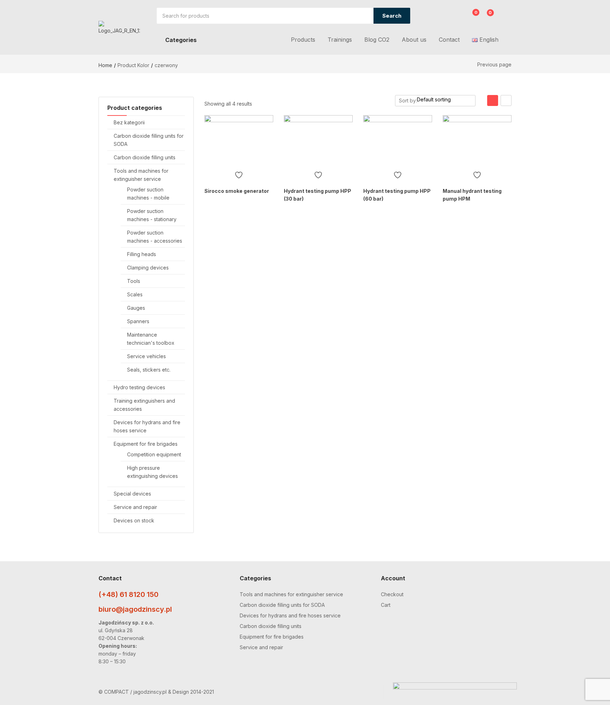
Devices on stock (134, 520)
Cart (385, 605)
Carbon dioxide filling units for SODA (282, 605)
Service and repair (135, 507)
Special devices (132, 494)
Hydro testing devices (139, 387)
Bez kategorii (129, 122)
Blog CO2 (376, 39)
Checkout (392, 594)
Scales (135, 294)
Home (105, 65)
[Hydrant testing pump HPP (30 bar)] (318, 141)
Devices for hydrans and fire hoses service (290, 615)
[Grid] (492, 100)
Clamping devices (148, 268)
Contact (449, 39)
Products (303, 39)
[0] (470, 16)
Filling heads (141, 254)
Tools (133, 281)
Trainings (340, 39)
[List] (506, 100)
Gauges (136, 308)
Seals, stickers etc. (149, 370)
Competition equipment (154, 454)
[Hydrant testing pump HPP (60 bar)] (397, 141)
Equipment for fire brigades (146, 444)
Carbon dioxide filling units (144, 157)
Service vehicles (146, 356)
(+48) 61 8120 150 (128, 594)
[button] (486, 16)
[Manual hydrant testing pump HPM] (477, 141)
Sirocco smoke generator (236, 191)
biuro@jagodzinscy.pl (135, 609)
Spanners (138, 321)
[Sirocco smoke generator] (238, 141)
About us (414, 39)
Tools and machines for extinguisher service (291, 594)
